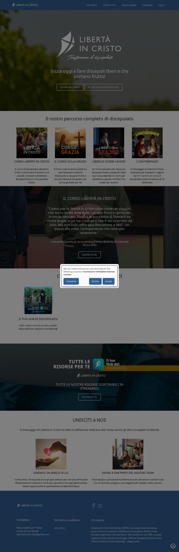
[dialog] (89, 276)
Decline (95, 281)
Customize (71, 281)
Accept (108, 281)
